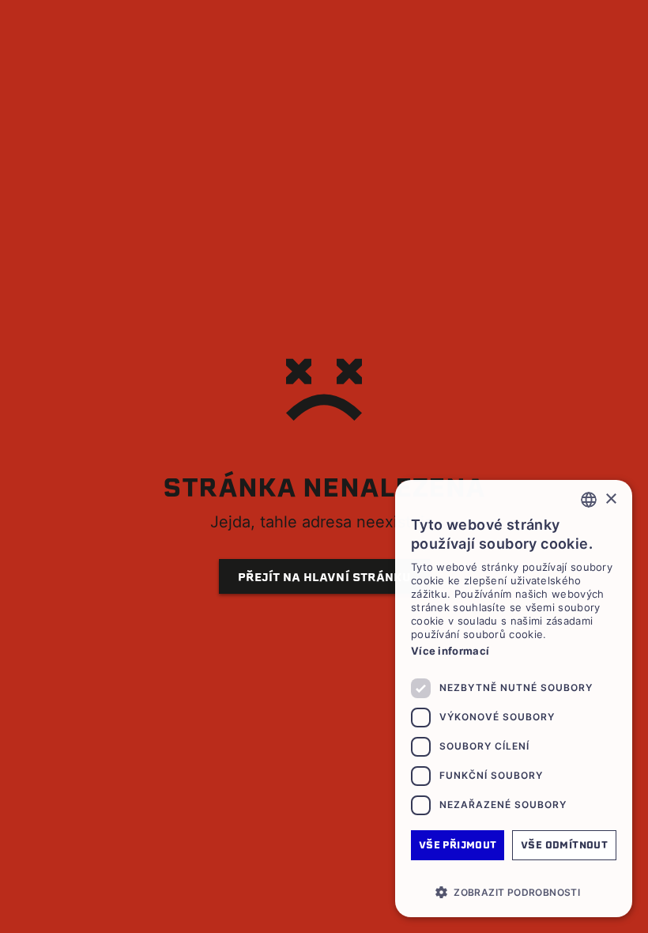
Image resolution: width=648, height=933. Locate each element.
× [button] (610, 499)
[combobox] (589, 500)
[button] (513, 891)
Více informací (450, 650)
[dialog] (513, 698)
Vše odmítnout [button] (564, 845)
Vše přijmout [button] (458, 845)
